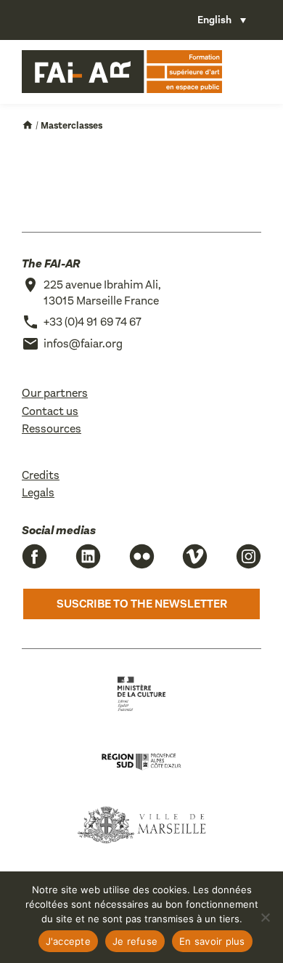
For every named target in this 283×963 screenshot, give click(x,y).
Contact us (50, 411)
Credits (41, 475)
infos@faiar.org (83, 343)
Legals (38, 492)
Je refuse (134, 941)
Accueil (27, 125)
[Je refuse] (265, 917)
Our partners (55, 392)
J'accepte (68, 941)
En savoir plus (212, 941)
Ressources (51, 428)
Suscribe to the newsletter (142, 603)
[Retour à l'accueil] (122, 72)
